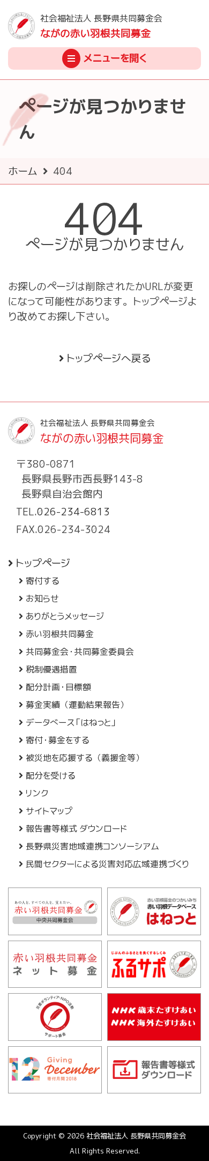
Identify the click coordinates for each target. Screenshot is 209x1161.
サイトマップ (49, 811)
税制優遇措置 (51, 669)
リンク (37, 793)
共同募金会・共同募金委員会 (80, 651)
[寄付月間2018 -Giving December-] (55, 1070)
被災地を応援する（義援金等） (85, 758)
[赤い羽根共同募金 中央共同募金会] (55, 911)
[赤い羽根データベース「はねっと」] (154, 911)
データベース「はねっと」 (71, 722)
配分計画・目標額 (58, 687)
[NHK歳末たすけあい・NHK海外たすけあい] (154, 1017)
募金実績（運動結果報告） (77, 705)
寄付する (42, 581)
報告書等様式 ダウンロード (76, 828)
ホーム (23, 171)
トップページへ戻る (108, 358)
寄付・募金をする (57, 740)
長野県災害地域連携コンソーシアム (92, 846)
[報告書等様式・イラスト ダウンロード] (154, 1070)
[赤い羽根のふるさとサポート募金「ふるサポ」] (154, 964)
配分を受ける (51, 775)
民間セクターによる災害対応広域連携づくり (107, 864)
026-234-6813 (73, 512)
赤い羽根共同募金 (60, 634)
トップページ (43, 563)
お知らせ (42, 598)
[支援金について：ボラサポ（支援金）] (55, 1017)
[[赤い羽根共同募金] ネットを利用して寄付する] (55, 964)
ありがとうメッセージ (65, 616)
